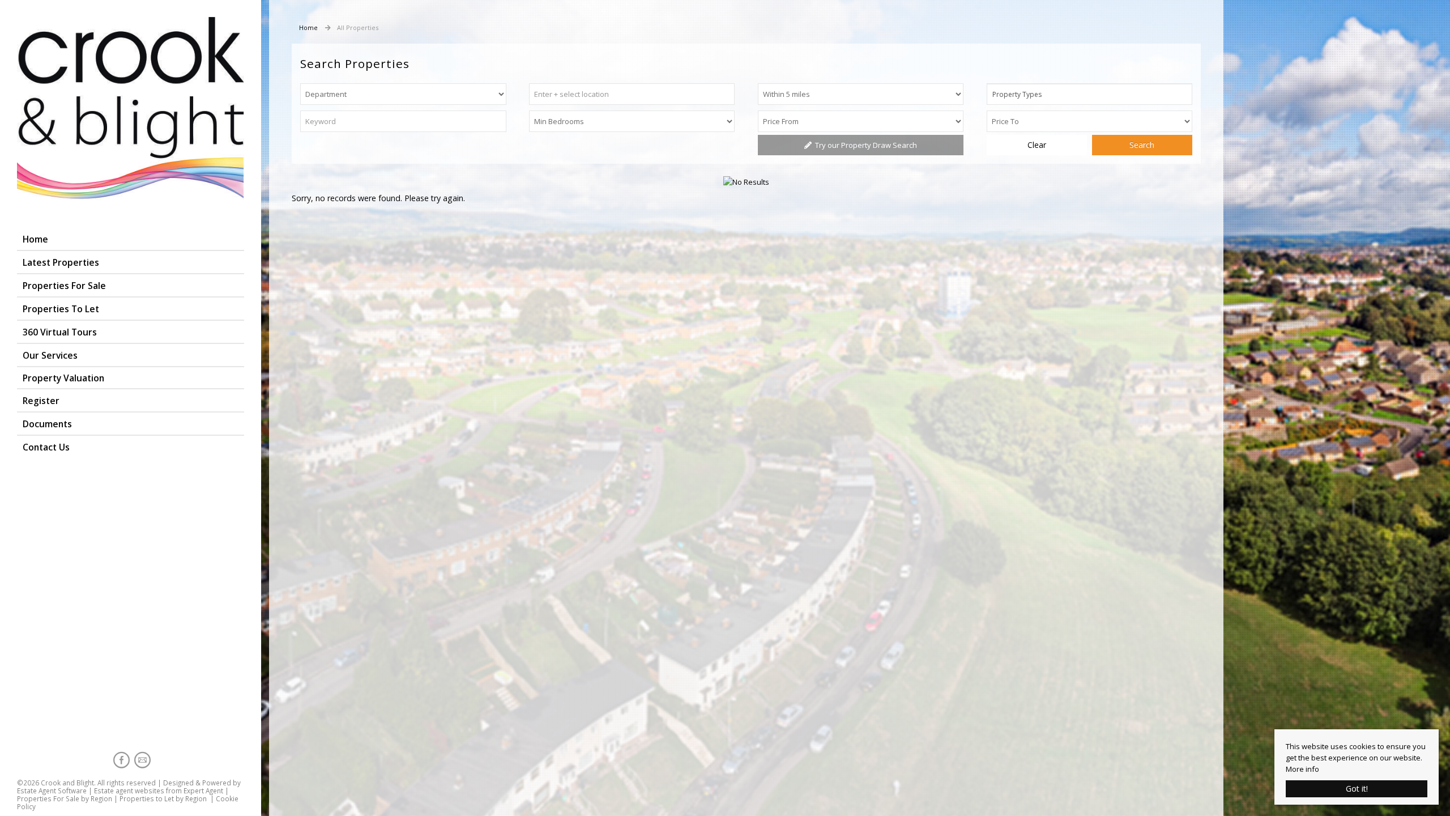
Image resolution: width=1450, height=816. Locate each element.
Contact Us (46, 447)
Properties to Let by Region (163, 798)
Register (41, 400)
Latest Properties (61, 262)
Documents (47, 424)
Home (35, 239)
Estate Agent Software (52, 790)
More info (1302, 769)
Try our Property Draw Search (864, 145)
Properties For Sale (64, 285)
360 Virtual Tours (60, 332)
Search (1141, 144)
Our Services (50, 355)
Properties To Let (61, 309)
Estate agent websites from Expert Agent (158, 790)
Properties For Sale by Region (64, 798)
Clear (1036, 144)
